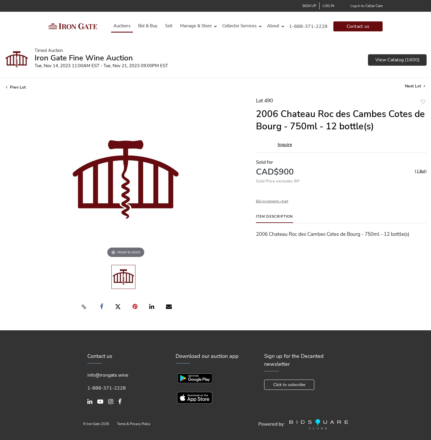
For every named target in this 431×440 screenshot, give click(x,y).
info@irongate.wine (107, 375)
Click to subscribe (289, 384)
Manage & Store (196, 26)
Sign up (309, 6)
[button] (197, 26)
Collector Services (239, 26)
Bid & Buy (147, 26)
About (273, 26)
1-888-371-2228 (308, 26)
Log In (328, 6)
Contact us (358, 26)
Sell (168, 26)
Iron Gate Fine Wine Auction (84, 58)
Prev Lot (17, 87)
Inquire (285, 145)
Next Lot (413, 86)
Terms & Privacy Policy (133, 424)
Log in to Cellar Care (366, 6)
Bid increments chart (272, 201)
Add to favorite (423, 101)
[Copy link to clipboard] (83, 306)
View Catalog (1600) (397, 60)
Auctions (121, 26)
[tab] (274, 218)
